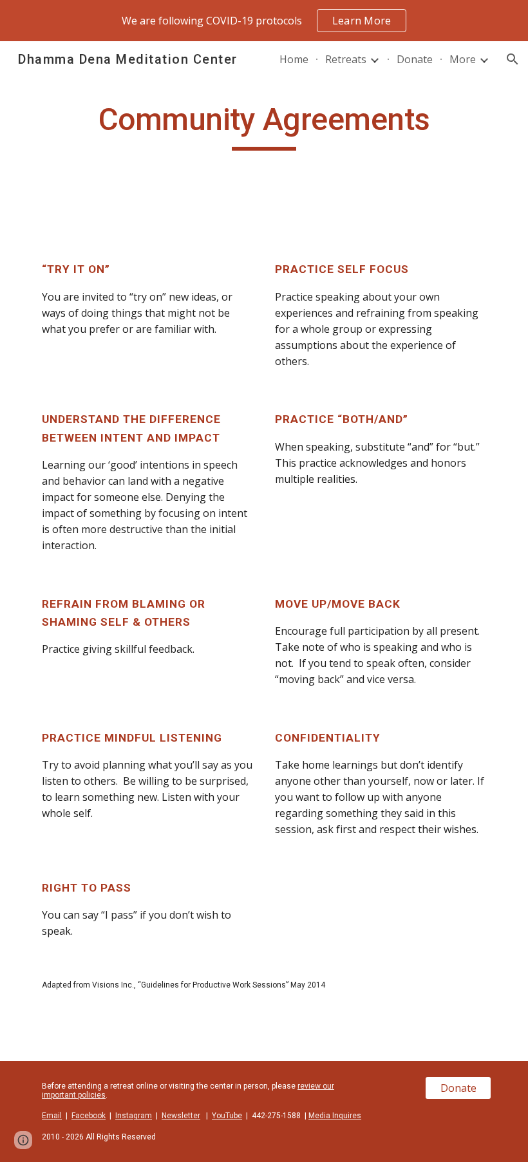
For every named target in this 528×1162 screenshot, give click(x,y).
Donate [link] (415, 59)
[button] (512, 59)
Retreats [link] (345, 59)
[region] (264, 20)
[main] (264, 125)
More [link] (462, 59)
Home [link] (293, 59)
